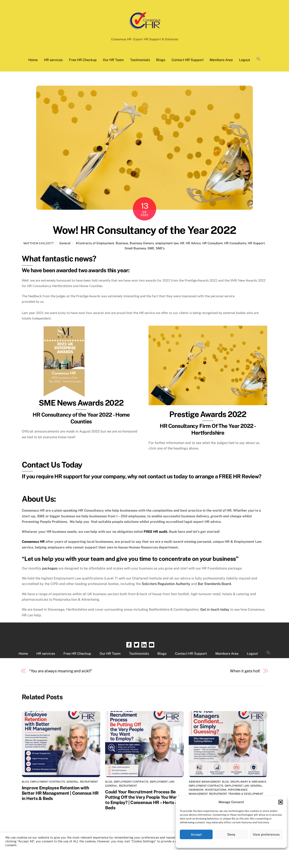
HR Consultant (212, 243)
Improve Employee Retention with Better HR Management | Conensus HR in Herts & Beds (60, 793)
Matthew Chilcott (38, 243)
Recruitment (89, 781)
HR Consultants (235, 243)
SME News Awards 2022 (81, 402)
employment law (166, 243)
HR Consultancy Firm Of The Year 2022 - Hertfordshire (208, 429)
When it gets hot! (245, 671)
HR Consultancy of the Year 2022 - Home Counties (81, 418)
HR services (53, 60)
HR (182, 243)
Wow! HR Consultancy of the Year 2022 (144, 230)
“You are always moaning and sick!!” (60, 671)
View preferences (266, 834)
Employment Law (162, 781)
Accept (196, 834)
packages (50, 568)
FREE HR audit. (156, 532)
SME (150, 248)
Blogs (160, 60)
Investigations (215, 789)
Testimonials (140, 60)
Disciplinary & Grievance (248, 781)
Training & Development (245, 793)
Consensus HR (33, 542)
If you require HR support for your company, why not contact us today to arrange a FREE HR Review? (141, 476)
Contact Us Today (52, 464)
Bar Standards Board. (215, 584)
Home (33, 60)
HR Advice (193, 243)
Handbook (196, 789)
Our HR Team (113, 60)
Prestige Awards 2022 (207, 414)
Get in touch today (214, 609)
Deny (231, 834)
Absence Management (204, 781)
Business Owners (142, 243)
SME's (160, 248)
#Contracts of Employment (95, 243)
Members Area (221, 60)
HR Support (256, 243)
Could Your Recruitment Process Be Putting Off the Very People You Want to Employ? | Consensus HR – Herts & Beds (142, 799)
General (64, 243)
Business (122, 243)
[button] (280, 802)
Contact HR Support (188, 60)
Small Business (135, 248)
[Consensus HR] (144, 31)
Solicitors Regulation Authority (166, 584)
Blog (25, 781)
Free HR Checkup (83, 60)
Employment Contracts (47, 781)
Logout (244, 60)
